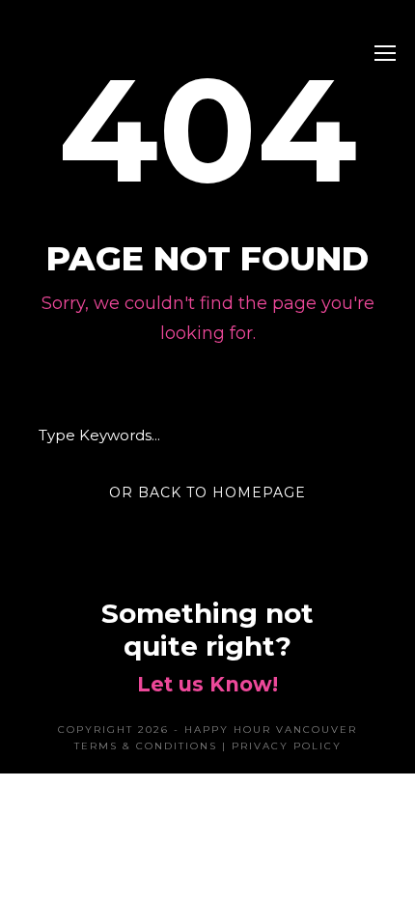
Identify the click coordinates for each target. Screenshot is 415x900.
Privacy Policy (287, 746)
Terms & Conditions (145, 746)
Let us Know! (207, 684)
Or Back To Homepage (207, 492)
